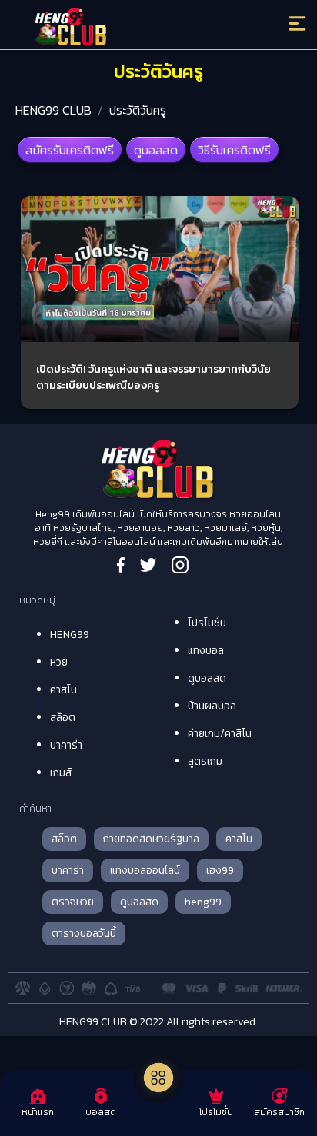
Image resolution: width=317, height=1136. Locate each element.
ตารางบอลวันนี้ (84, 933)
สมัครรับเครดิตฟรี (69, 150)
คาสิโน (63, 690)
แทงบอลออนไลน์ (145, 870)
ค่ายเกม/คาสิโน (220, 734)
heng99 (203, 902)
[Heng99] (123, 27)
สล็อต (62, 717)
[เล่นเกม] (158, 1077)
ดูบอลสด (156, 150)
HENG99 (69, 634)
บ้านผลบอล (212, 706)
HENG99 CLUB (53, 110)
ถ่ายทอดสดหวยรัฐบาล (151, 839)
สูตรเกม (205, 761)
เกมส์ (61, 773)
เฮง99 (220, 870)
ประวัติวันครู (137, 110)
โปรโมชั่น (207, 623)
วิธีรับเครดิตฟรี (234, 150)
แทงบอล (206, 651)
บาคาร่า (66, 745)
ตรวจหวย (73, 902)
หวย (59, 662)
